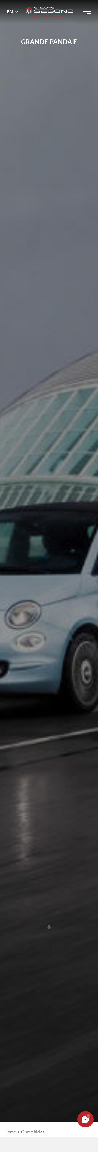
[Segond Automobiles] (50, 5)
